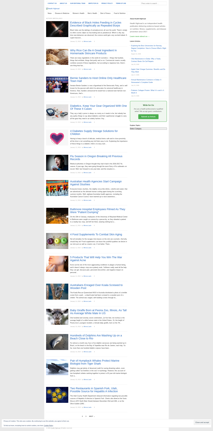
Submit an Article (148, 117)
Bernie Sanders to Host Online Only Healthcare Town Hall (98, 80)
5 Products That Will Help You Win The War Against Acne (96, 259)
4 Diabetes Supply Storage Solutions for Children (94, 133)
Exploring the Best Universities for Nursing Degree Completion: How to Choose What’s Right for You (148, 48)
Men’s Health (92, 13)
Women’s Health (78, 13)
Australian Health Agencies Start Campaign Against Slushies (96, 183)
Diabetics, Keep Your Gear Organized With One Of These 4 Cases (98, 107)
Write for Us (93, 3)
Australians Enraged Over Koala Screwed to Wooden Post (96, 287)
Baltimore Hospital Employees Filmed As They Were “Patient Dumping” (97, 211)
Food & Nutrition (119, 13)
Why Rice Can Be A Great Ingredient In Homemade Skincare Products (93, 52)
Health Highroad (55, 428)
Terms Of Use (121, 3)
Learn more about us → (140, 36)
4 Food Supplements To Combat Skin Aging (96, 234)
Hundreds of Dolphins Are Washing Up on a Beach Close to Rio (96, 337)
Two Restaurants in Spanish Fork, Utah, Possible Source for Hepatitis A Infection (94, 390)
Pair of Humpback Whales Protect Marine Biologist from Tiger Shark (94, 362)
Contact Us (52, 3)
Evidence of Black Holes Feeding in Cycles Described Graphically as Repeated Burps (95, 24)
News (50, 13)
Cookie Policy (48, 425)
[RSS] (165, 13)
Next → (92, 416)
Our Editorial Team (77, 3)
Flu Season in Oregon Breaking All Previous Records (96, 158)
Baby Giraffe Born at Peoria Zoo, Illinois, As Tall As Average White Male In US (98, 312)
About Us (63, 3)
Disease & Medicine (62, 13)
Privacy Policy (107, 3)
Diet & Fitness (105, 13)
